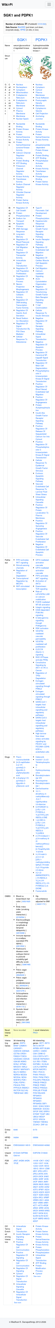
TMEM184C (18, 1093)
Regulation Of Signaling (22, 1269)
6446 (15, 1129)
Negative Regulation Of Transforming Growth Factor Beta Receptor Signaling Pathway (42, 294)
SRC (41, 1111)
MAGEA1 (17, 1066)
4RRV (41, 1207)
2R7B (40, 1173)
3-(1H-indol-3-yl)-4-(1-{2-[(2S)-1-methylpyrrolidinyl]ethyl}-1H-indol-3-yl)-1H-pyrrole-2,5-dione (43, 862)
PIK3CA (16, 1085)
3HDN (26, 1160)
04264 (16, 1137)
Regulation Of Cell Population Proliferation (22, 271)
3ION (46, 1179)
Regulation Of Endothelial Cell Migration (42, 250)
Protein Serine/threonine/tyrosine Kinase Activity (23, 146)
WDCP (42, 1116)
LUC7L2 (36, 1066)
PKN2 (41, 1077)
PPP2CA (17, 1087)
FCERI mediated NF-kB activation (43, 603)
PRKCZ (36, 1087)
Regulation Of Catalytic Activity (22, 294)
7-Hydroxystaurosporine (43, 770)
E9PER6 (36, 1152)
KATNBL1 (37, 1064)
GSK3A (26, 1058)
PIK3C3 (42, 1074)
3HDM (21, 1160)
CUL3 (35, 1056)
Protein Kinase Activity (22, 130)
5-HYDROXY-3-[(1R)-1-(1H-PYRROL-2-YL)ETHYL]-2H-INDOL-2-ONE (42, 812)
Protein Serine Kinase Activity (22, 201)
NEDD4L (17, 1077)
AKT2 (47, 1043)
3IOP (35, 1181)
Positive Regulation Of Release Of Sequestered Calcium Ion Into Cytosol (43, 432)
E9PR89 (24, 1152)
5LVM (35, 1215)
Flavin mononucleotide (22, 758)
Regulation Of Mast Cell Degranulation (41, 365)
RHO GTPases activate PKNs (42, 658)
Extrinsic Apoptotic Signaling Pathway (40, 477)
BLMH (47, 1048)
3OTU (35, 1189)
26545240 (20, 975)
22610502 (20, 946)
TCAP (42, 1114)
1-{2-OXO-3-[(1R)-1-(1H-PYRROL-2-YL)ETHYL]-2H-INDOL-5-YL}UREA (42, 827)
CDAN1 (44, 1050)
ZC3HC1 (36, 1124)
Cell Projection (42, 113)
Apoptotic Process (20, 225)
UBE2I (36, 1116)
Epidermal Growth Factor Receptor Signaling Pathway (42, 231)
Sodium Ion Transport (21, 219)
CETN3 (16, 1053)
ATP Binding (21, 163)
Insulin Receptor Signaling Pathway (42, 242)
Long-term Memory (20, 235)
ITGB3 (44, 1061)
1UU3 (35, 1163)
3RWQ (36, 1200)
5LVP (35, 1218)
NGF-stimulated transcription (22, 587)
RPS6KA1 (37, 1095)
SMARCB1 (37, 1108)
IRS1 (39, 1061)
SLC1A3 (24, 1090)
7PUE (15, 1163)
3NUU (46, 1184)
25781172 (20, 1006)
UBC (26, 1093)
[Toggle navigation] (49, 4)
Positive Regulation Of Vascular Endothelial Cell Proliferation (42, 536)
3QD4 (35, 1197)
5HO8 (40, 1213)
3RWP (46, 1197)
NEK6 (23, 1077)
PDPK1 (41, 39)
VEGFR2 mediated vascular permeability (41, 634)
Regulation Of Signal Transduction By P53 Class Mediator (23, 328)
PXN (35, 1093)
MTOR (35, 1069)
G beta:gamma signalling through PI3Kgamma (42, 621)
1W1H (41, 1168)
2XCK (40, 1176)
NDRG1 (23, 1072)
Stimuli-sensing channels (22, 566)
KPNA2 (23, 1064)
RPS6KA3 (37, 1098)
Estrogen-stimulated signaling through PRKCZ (43, 684)
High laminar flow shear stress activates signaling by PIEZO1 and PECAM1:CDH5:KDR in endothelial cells (43, 742)
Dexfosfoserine (42, 788)
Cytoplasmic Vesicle (41, 109)
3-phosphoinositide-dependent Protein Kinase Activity (43, 147)
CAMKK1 (23, 1045)
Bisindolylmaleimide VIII (43, 776)
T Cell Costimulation (41, 306)
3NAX (40, 1181)
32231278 (20, 990)
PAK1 (35, 1072)
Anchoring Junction (40, 117)
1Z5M (47, 1168)
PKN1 (35, 1077)
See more (17, 1302)
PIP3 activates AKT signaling (22, 561)
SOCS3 (46, 1108)
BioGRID (21, 27)
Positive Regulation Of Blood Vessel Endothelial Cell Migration (42, 389)
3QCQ (35, 1192)
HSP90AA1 (45, 1058)
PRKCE (36, 1085)
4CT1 (35, 1205)
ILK (34, 1061)
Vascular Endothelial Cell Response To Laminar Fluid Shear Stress (42, 489)
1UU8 (46, 1163)
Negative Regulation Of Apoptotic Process (41, 345)
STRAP (36, 1114)
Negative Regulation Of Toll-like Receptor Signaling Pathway (41, 325)
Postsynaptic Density (41, 101)
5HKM (41, 1210)
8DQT (35, 1221)
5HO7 (35, 1213)
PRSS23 (43, 1087)
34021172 (41, 904)
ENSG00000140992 (41, 1145)
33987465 (26, 964)
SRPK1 (47, 1111)
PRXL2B (36, 1090)
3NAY (46, 1181)
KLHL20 (45, 1064)
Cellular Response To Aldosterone (21, 339)
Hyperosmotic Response (41, 222)
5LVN (40, 1215)
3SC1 (41, 1200)
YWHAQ (44, 1121)
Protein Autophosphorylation (43, 408)
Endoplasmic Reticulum (21, 96)
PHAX (35, 1074)
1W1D (46, 1165)
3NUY (35, 1186)
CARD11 (36, 1050)
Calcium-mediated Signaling (39, 273)
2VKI (46, 1173)
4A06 (46, 1200)
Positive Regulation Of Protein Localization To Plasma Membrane (42, 511)
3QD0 (41, 1194)
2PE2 (35, 1173)
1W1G (35, 1168)
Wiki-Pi (7, 4)
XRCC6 (42, 1119)
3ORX (41, 1186)
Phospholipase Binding (42, 177)
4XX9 (46, 1207)
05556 (35, 1137)
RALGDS (41, 1093)
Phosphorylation (42, 1252)
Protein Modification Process (41, 1268)
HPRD (23, 29)
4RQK (45, 1205)
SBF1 (44, 1103)
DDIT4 (41, 1056)
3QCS (41, 1192)
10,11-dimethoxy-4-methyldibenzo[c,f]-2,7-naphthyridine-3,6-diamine (43, 798)
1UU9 (35, 1165)
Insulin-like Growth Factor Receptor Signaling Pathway (42, 418)
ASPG (22, 1043)
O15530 (44, 1152)
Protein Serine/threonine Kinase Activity (23, 137)
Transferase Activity (21, 180)
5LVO (46, 1215)
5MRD (40, 1218)
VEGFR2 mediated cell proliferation (41, 644)
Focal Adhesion (42, 97)
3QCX (47, 1192)
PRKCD (43, 1082)
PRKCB (36, 1082)
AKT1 (41, 1043)
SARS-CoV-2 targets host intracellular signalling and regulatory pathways (41, 724)
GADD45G (17, 1058)
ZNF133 (44, 1124)
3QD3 (46, 1194)
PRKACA (46, 1079)
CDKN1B (17, 1050)
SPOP (35, 1111)
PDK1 (24, 1079)
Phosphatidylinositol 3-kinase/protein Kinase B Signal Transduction (42, 376)
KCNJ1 (16, 1064)
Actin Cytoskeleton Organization (41, 281)
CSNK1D (41, 1053)
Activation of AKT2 (41, 582)
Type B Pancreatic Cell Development (42, 210)
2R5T (15, 1160)
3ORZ (46, 1186)
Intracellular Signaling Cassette (40, 500)
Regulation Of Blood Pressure (22, 240)
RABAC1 (25, 1087)
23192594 (20, 917)
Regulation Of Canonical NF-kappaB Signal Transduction (42, 356)
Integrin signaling (43, 607)
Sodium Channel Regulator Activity (23, 187)
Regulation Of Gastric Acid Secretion (22, 313)
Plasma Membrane (20, 112)
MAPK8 (43, 1066)
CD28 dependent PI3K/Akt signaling (43, 612)
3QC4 (46, 1189)
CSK (35, 1053)
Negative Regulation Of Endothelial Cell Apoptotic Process (42, 549)
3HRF (41, 1179)
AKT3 (35, 1045)
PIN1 (23, 1085)
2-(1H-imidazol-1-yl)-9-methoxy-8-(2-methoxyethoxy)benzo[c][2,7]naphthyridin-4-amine (43, 843)
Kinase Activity (22, 176)
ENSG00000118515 (21, 1145)
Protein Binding (22, 160)
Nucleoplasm (21, 87)
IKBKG (23, 1061)
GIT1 (46, 1056)
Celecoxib (40, 756)
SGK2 (41, 1106)
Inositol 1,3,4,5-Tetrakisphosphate (43, 762)
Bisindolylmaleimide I (43, 784)
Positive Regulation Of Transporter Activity (22, 253)
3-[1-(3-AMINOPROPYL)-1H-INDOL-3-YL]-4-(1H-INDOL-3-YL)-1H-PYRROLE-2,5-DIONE (43, 880)
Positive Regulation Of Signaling (22, 1255)
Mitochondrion (22, 92)
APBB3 (36, 1048)
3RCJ (40, 1197)
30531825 (26, 901)
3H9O (46, 1176)
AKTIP (41, 1045)
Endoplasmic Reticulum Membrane (21, 103)
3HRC (35, 1179)
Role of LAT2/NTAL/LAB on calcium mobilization (43, 595)
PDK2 (15, 1082)
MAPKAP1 (25, 1069)
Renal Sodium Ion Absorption (22, 319)
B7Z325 (16, 1152)
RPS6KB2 (37, 1103)
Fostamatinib (41, 891)
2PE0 (40, 1171)
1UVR (40, 1165)
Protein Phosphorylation (23, 214)
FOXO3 (23, 1056)
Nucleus (19, 84)
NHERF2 (17, 1079)
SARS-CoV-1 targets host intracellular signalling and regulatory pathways (41, 708)
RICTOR (17, 1090)
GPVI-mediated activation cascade (42, 562)
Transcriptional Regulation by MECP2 (22, 581)
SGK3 (47, 1106)
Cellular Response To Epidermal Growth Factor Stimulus (42, 465)
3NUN (35, 1184)
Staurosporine (41, 780)
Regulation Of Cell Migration (22, 246)
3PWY (41, 1189)
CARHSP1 (17, 1048)
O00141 (16, 1155)
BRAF (16, 1045)
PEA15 (41, 1072)
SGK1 (22, 39)
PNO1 (46, 1077)
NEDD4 (24, 1074)
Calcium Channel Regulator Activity (23, 155)
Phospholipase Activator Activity (42, 163)
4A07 (35, 1202)
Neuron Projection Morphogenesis (22, 287)
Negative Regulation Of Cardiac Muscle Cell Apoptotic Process (42, 260)
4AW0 (40, 1202)
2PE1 (45, 1171)
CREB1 (23, 1053)
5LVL (46, 1213)
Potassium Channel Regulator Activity (20, 169)
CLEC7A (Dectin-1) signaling (40, 652)
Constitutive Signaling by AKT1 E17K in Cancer (42, 666)
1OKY (41, 1160)
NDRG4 (16, 1074)
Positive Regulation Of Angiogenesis (41, 400)
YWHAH (36, 1121)
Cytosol (19, 108)
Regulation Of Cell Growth (22, 209)
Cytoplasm (20, 89)
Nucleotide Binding (20, 125)
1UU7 (40, 1163)
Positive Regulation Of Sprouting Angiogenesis (41, 524)
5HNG (47, 1210)
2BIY (35, 1171)
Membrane (20, 116)
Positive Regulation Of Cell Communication (22, 1246)
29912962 (26, 1022)
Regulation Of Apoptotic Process (22, 279)
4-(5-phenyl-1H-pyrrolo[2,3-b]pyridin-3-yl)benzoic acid (22, 782)
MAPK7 (16, 1069)
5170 (35, 1129)
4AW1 (46, 1202)
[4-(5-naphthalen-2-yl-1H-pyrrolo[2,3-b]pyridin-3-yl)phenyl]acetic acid (23, 769)
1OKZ (46, 1160)
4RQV (35, 1207)
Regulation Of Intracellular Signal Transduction (22, 1295)
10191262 (42, 24)
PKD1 (35, 1032)
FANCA (16, 1056)
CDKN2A (25, 1050)
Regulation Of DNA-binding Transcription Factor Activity (22, 303)
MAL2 (24, 1066)
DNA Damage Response (22, 230)
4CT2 (40, 1205)
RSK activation (42, 628)
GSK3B (16, 1061)
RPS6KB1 (37, 1100)
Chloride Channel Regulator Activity (23, 195)
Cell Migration (41, 268)
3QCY (35, 1194)
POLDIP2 (37, 1079)
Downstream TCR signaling (41, 587)
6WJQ (46, 1218)
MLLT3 (16, 1072)
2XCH (35, 1176)
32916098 (20, 932)
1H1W (35, 1160)
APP (42, 1048)
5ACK (35, 1210)
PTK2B (44, 1090)
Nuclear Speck (22, 118)
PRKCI (43, 1085)
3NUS (41, 1184)
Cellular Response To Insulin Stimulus (42, 313)
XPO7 (35, 1119)
